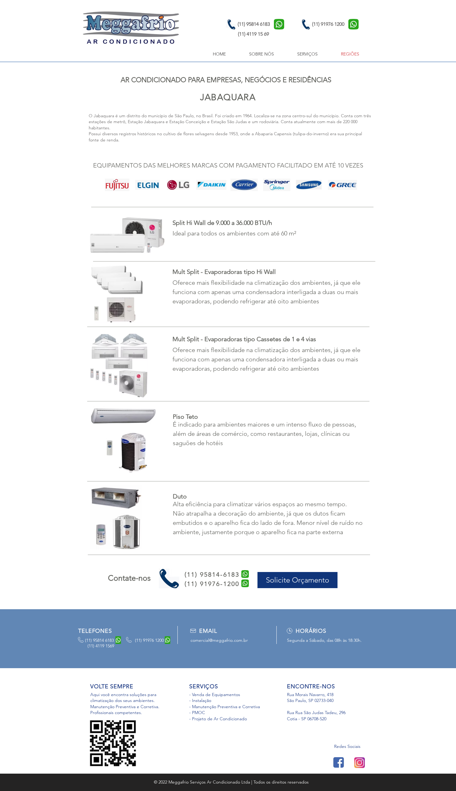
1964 (247, 115)
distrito (133, 115)
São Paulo (184, 115)
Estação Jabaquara (146, 121)
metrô (119, 121)
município (157, 115)
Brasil (207, 115)
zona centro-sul (297, 115)
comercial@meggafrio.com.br (219, 640)
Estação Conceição (187, 121)
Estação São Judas (229, 121)
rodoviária (268, 121)
